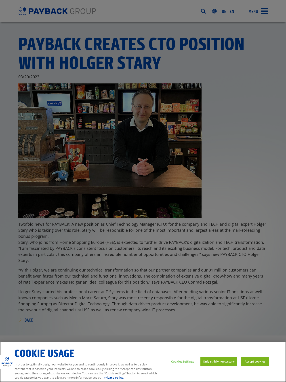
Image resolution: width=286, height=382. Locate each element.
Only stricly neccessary (219, 361)
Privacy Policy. (114, 377)
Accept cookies (255, 361)
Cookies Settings (182, 361)
